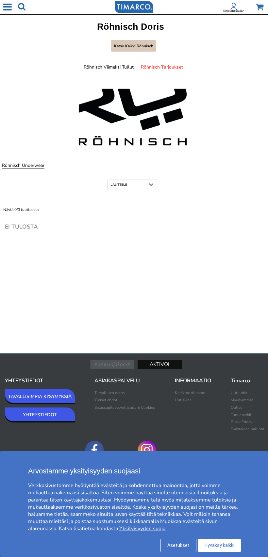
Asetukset (178, 545)
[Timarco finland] (134, 6)
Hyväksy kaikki (219, 545)
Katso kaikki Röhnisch (133, 46)
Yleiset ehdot (105, 400)
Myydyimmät (242, 400)
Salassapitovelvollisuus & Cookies (124, 407)
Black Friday (241, 421)
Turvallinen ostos (109, 392)
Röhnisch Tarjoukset (162, 67)
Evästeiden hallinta (247, 429)
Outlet (236, 407)
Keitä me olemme (190, 392)
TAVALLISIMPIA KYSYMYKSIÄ (40, 396)
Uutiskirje (183, 400)
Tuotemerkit (241, 414)
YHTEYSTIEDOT (40, 415)
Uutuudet (239, 392)
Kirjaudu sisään (233, 11)
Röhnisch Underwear (23, 165)
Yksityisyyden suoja (142, 528)
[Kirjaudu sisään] (233, 7)
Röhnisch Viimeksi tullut (109, 67)
